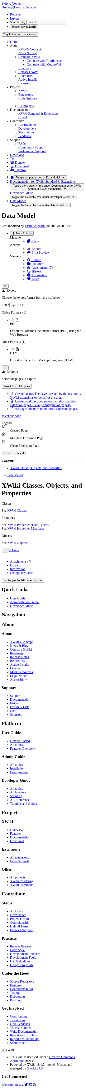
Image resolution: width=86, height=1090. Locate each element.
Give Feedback (20, 1024)
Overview (16, 830)
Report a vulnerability (24, 1039)
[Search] (23, 22)
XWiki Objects (17, 543)
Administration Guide (24, 602)
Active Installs (27, 79)
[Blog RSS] (34, 1084)
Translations (26, 132)
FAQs (22, 143)
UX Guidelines (20, 961)
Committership (19, 922)
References (25, 75)
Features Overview (22, 748)
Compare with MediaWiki (44, 64)
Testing (15, 992)
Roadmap (24, 68)
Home (14, 42)
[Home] (12, 177)
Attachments (20, 561)
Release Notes (19, 657)
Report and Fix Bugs (24, 1035)
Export (36, 249)
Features (15, 833)
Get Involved (27, 125)
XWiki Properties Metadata (25, 528)
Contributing (18, 1016)
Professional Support (32, 151)
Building (16, 985)
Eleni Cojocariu (35, 226)
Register (15, 14)
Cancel (19, 453)
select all (7, 416)
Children (37, 264)
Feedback (24, 136)
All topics (16, 744)
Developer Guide (21, 193)
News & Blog (27, 53)
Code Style (17, 950)
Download (17, 155)
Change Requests (21, 573)
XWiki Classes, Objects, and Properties (36, 468)
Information (39, 275)
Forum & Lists (19, 707)
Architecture (18, 792)
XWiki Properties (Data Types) (27, 525)
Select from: (16, 386)
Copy (35, 241)
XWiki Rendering (21, 881)
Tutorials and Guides (23, 803)
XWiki (22, 91)
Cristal (22, 117)
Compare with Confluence (44, 60)
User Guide (17, 598)
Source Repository (22, 981)
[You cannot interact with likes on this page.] (5, 550)
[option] (47, 327)
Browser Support (21, 930)
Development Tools (23, 957)
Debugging (17, 996)
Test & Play (17, 1020)
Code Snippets (28, 98)
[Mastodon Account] (12, 1084)
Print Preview (40, 252)
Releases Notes (28, 72)
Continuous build (21, 989)
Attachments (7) (42, 267)
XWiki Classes (17, 510)
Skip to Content (12, 3)
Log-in (14, 18)
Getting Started (20, 741)
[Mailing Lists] (30, 1084)
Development (27, 128)
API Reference (20, 800)
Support (15, 695)
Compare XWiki (29, 57)
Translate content (21, 1027)
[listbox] (43, 336)
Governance (18, 915)
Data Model (18, 201)
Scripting (16, 796)
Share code (17, 1043)
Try (12, 158)
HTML (15, 353)
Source (36, 260)
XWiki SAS (35, 1068)
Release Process (20, 946)
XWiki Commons (21, 885)
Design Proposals (21, 965)
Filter (5, 305)
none (17, 416)
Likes (35, 279)
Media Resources (21, 672)
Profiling (16, 1000)
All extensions (19, 857)
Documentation (20, 699)
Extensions (25, 94)
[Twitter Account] (26, 1084)
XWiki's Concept (29, 49)
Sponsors (16, 714)
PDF (13, 323)
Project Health (19, 919)
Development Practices (25, 954)
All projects (26, 106)
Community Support (31, 147)
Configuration (19, 772)
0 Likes (14, 550)
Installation (17, 768)
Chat (13, 711)
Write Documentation (24, 1031)
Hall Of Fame (19, 926)
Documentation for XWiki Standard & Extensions (43, 181)
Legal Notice (18, 676)
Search (14, 22)
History (36, 271)
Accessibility (18, 679)
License (23, 83)
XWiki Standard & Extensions (38, 113)
